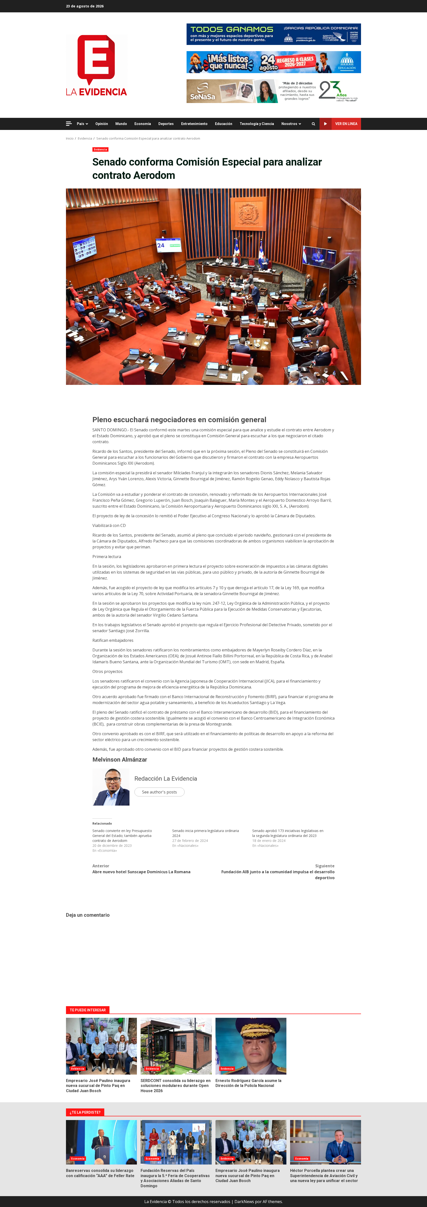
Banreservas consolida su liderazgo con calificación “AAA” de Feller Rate (101, 1142)
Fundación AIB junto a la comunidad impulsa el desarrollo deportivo (278, 871)
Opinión (101, 124)
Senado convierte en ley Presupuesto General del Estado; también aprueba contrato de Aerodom (122, 835)
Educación (223, 124)
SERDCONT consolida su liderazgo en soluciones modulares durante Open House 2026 (176, 1046)
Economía (142, 124)
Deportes (166, 124)
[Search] (313, 124)
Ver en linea (346, 124)
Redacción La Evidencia (165, 778)
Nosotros (289, 124)
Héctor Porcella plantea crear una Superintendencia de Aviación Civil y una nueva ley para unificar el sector (325, 1142)
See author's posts (159, 792)
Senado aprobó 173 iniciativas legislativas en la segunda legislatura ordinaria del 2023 (287, 833)
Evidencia (100, 149)
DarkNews (244, 1201)
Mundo (121, 124)
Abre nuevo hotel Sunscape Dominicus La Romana (141, 868)
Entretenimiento (194, 124)
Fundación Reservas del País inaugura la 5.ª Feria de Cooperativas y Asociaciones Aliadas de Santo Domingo (176, 1142)
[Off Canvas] (69, 124)
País (80, 124)
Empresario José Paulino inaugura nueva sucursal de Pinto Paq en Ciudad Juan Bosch (101, 1046)
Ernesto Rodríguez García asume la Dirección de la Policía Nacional (250, 1046)
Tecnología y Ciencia (257, 124)
